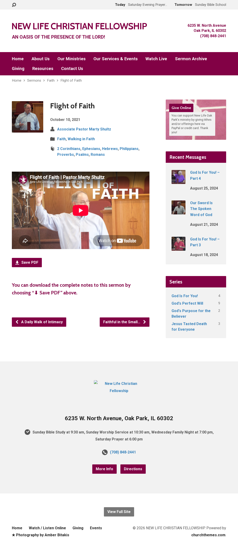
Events (96, 528)
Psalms (82, 154)
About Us (41, 59)
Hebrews (110, 149)
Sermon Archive (191, 59)
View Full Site (119, 512)
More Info (104, 469)
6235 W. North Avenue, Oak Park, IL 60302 (119, 418)
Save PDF (29, 262)
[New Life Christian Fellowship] (119, 391)
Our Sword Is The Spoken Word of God (201, 209)
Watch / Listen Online (47, 528)
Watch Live (156, 59)
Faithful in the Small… (122, 322)
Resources (42, 69)
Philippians (129, 149)
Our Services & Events (115, 59)
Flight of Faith (71, 80)
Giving (18, 69)
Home (18, 59)
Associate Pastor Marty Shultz (84, 129)
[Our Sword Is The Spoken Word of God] (178, 211)
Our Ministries (71, 59)
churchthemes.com (208, 535)
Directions (133, 469)
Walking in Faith (81, 139)
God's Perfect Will (187, 303)
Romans (98, 154)
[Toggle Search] (14, 5)
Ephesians (91, 149)
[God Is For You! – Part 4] (178, 181)
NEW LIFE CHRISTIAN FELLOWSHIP (79, 26)
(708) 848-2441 (123, 452)
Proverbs (65, 154)
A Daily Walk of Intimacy (41, 322)
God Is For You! (185, 296)
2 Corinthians (68, 149)
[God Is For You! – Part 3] (178, 247)
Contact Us (72, 69)
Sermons (34, 80)
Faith (51, 80)
